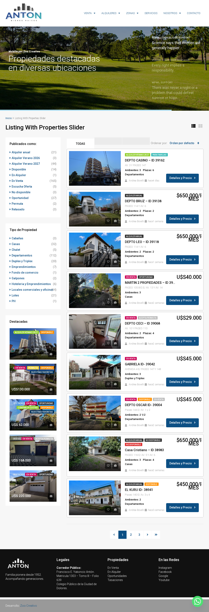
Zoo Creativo (28, 605)
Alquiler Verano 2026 (26, 158)
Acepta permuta (147, 318)
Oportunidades (117, 576)
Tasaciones (115, 580)
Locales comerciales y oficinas (32, 289)
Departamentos (22, 255)
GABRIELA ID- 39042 (140, 364)
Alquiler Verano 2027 (137, 155)
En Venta (131, 277)
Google (163, 576)
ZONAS (130, 13)
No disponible (153, 440)
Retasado (18, 209)
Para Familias (159, 155)
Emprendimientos (24, 266)
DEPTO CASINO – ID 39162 (145, 160)
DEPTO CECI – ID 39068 (142, 323)
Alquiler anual (134, 195)
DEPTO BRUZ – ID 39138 (143, 201)
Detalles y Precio (180, 178)
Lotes (15, 295)
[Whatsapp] (197, 601)
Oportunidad (146, 277)
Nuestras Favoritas (42, 372)
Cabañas (17, 238)
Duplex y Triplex (22, 261)
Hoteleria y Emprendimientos (31, 284)
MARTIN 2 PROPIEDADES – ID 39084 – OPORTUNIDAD (151, 283)
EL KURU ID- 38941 (139, 490)
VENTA (88, 13)
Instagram (165, 567)
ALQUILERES (108, 13)
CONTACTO (193, 13)
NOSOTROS (170, 13)
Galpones (18, 278)
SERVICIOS (151, 13)
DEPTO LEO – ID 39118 (142, 242)
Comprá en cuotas (28, 408)
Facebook (165, 571)
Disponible (145, 399)
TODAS (80, 143)
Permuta (17, 203)
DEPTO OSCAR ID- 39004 (143, 405)
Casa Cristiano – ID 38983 (144, 450)
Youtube (164, 580)
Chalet (16, 249)
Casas (16, 244)
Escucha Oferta (22, 186)
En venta (158, 399)
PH (14, 301)
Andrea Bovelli (136, 180)
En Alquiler (19, 175)
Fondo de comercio (25, 272)
